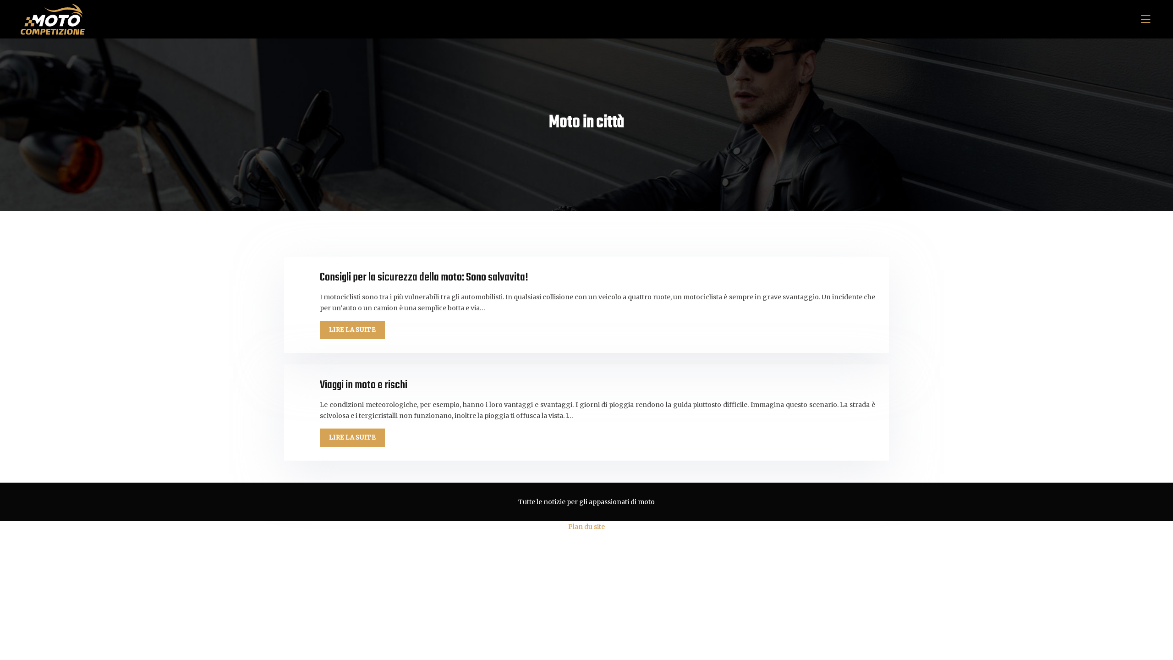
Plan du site (586, 526)
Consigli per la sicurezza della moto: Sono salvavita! (424, 277)
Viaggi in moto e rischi (363, 385)
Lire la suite (352, 330)
